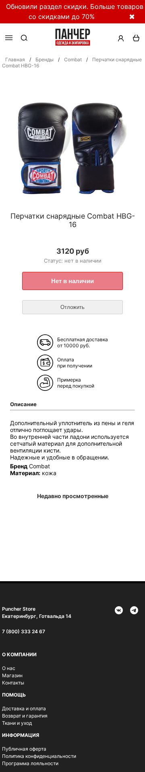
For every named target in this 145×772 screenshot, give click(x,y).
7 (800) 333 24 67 (23, 631)
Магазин (12, 675)
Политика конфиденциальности (39, 756)
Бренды (44, 59)
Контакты (13, 683)
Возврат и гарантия (25, 716)
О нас (8, 668)
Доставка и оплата (24, 708)
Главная (15, 59)
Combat (73, 59)
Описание (23, 404)
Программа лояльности (30, 763)
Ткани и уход (17, 723)
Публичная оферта (24, 749)
